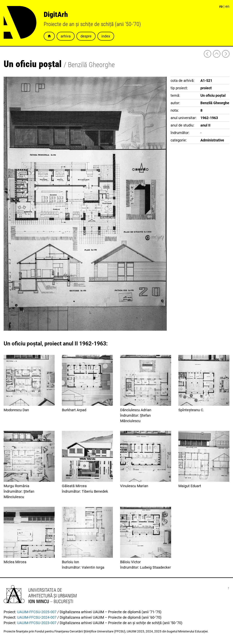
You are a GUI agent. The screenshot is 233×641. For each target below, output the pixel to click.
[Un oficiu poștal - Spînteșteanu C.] (225, 54)
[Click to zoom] (85, 329)
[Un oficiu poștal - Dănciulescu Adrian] (207, 54)
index (105, 36)
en (227, 6)
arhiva (66, 36)
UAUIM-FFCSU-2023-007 (36, 623)
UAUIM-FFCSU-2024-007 (36, 617)
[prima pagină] (216, 54)
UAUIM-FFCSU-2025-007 (36, 612)
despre (86, 36)
